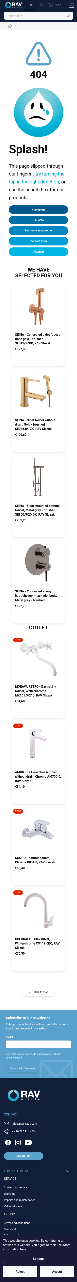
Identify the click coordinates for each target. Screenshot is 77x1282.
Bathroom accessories (38, 230)
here (23, 1249)
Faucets (39, 220)
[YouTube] (28, 1141)
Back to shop (41, 992)
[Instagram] (17, 1141)
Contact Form (23, 1155)
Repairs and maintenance (19, 1200)
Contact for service (15, 1187)
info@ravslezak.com (24, 1123)
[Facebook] (7, 1141)
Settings (38, 1259)
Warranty (9, 1193)
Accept (57, 1272)
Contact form (38, 241)
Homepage (38, 209)
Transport (10, 1229)
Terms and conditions (17, 1223)
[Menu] (72, 5)
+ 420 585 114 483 (23, 1131)
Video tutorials (13, 1206)
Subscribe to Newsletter (22, 1068)
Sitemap (38, 251)
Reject (20, 1272)
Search (68, 15)
